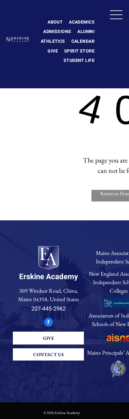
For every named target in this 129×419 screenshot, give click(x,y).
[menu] (116, 15)
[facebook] (48, 323)
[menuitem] (55, 22)
